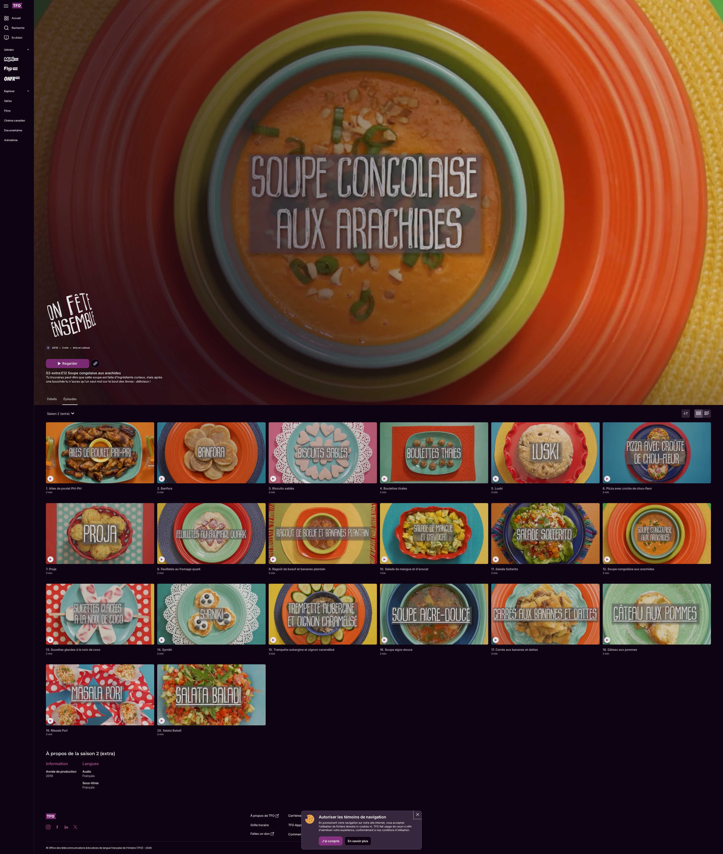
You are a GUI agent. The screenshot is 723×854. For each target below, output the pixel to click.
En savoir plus (358, 841)
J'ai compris (330, 841)
